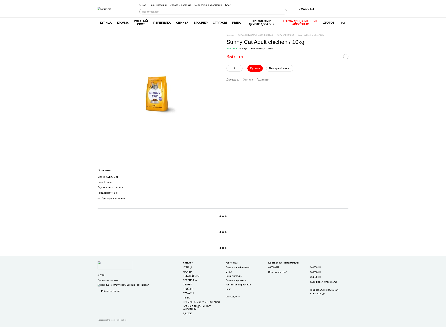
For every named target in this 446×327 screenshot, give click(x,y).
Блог (227, 4)
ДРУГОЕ (328, 22)
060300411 (306, 8)
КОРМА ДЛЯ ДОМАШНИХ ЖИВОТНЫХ (300, 23)
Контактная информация (208, 4)
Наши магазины (158, 4)
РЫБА (236, 22)
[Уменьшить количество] (229, 68)
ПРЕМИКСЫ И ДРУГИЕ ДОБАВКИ (262, 23)
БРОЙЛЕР (201, 22)
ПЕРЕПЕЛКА (162, 22)
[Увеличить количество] (239, 68)
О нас (142, 4)
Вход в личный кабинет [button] (238, 267)
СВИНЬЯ (182, 22)
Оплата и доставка (180, 4)
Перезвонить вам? (277, 272)
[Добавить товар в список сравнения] (337, 56)
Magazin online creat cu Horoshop (112, 320)
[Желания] (327, 8)
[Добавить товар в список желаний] (345, 56)
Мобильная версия (110, 291)
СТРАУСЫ (220, 22)
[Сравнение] (336, 8)
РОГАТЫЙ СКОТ (141, 23)
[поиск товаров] (284, 11)
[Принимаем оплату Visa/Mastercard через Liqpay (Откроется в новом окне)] (123, 285)
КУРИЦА (106, 22)
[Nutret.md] (115, 265)
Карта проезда (317, 293)
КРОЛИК (123, 22)
